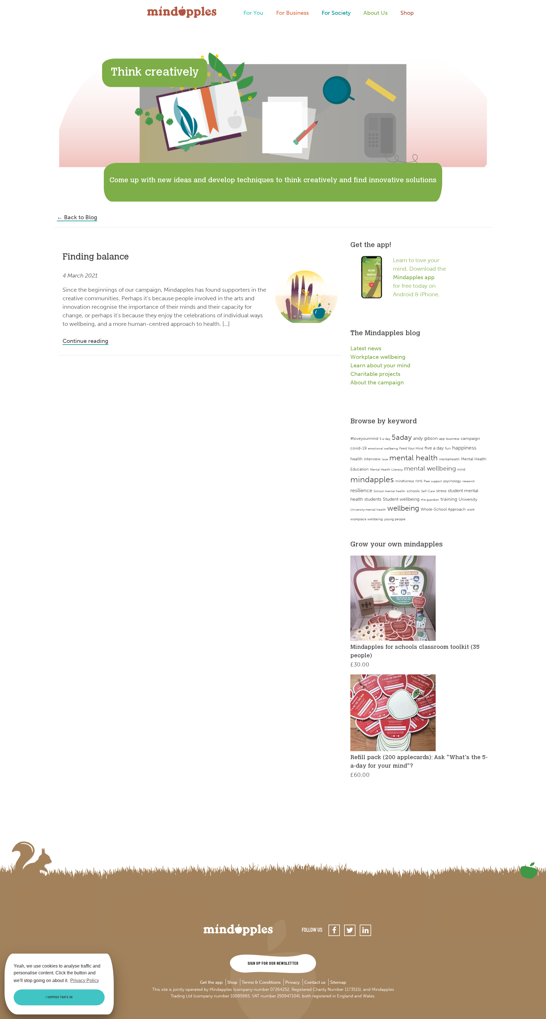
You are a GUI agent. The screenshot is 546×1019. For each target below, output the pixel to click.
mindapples (372, 479)
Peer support (433, 481)
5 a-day (385, 439)
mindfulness (404, 481)
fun (448, 448)
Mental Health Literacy (386, 469)
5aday (402, 437)
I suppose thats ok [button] (59, 997)
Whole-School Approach (443, 509)
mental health (413, 457)
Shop (407, 12)
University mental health (368, 509)
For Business (292, 12)
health (356, 458)
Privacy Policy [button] (84, 980)
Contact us (315, 982)
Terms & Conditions (261, 982)
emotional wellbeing (383, 448)
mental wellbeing (430, 468)
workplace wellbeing (366, 519)
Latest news (365, 348)
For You (253, 12)
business (452, 439)
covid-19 (358, 448)
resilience (361, 490)
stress (441, 490)
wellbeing (403, 508)
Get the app (211, 982)
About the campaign (377, 382)
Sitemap (338, 982)
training (448, 499)
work (471, 509)
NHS (418, 481)
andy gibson (425, 438)
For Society (336, 12)
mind (461, 469)
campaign (470, 438)
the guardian (430, 500)
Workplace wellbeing (378, 356)
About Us (375, 12)
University (468, 499)
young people (395, 519)
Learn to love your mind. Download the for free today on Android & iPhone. (419, 277)
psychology (452, 481)
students (372, 499)
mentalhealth (449, 459)
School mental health (389, 491)
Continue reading (85, 340)
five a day (434, 448)
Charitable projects (375, 373)
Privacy (292, 982)
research (468, 481)
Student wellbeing (401, 499)
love (385, 459)
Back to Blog (77, 217)
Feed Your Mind (411, 448)
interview (372, 459)
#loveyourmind (364, 438)
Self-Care (428, 491)
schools (413, 491)
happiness (464, 448)
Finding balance (96, 257)
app (442, 439)
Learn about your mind (380, 365)
